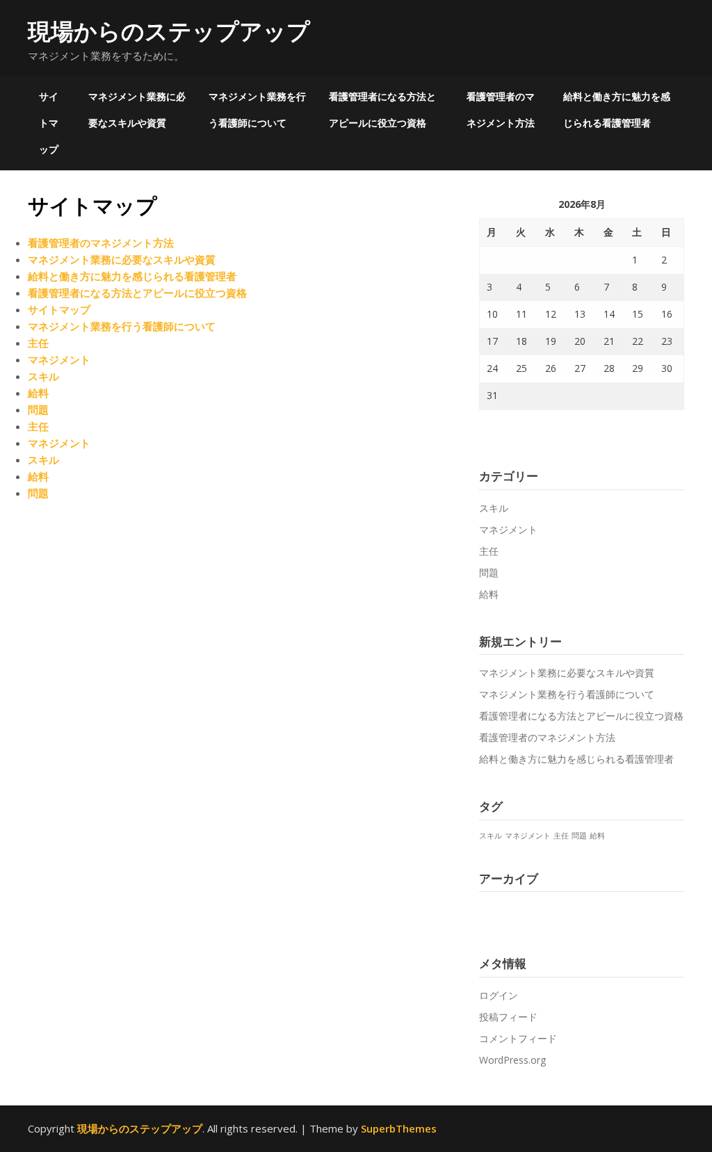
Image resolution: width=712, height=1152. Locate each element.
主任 (38, 343)
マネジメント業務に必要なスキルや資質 (137, 109)
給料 (38, 393)
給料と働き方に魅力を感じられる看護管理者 (616, 109)
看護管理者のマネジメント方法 (501, 109)
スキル (43, 376)
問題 (38, 409)
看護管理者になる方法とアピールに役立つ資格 (382, 109)
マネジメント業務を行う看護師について (257, 109)
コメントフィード (518, 1038)
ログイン (498, 995)
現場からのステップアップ (169, 31)
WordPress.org (512, 1059)
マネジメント (59, 359)
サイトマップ (48, 123)
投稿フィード (508, 1016)
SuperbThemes (399, 1128)
